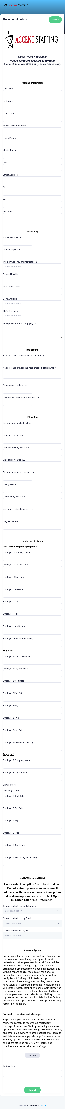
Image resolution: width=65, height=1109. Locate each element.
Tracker (43, 1105)
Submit (55, 19)
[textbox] (13, 911)
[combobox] (32, 266)
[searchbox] (18, 267)
